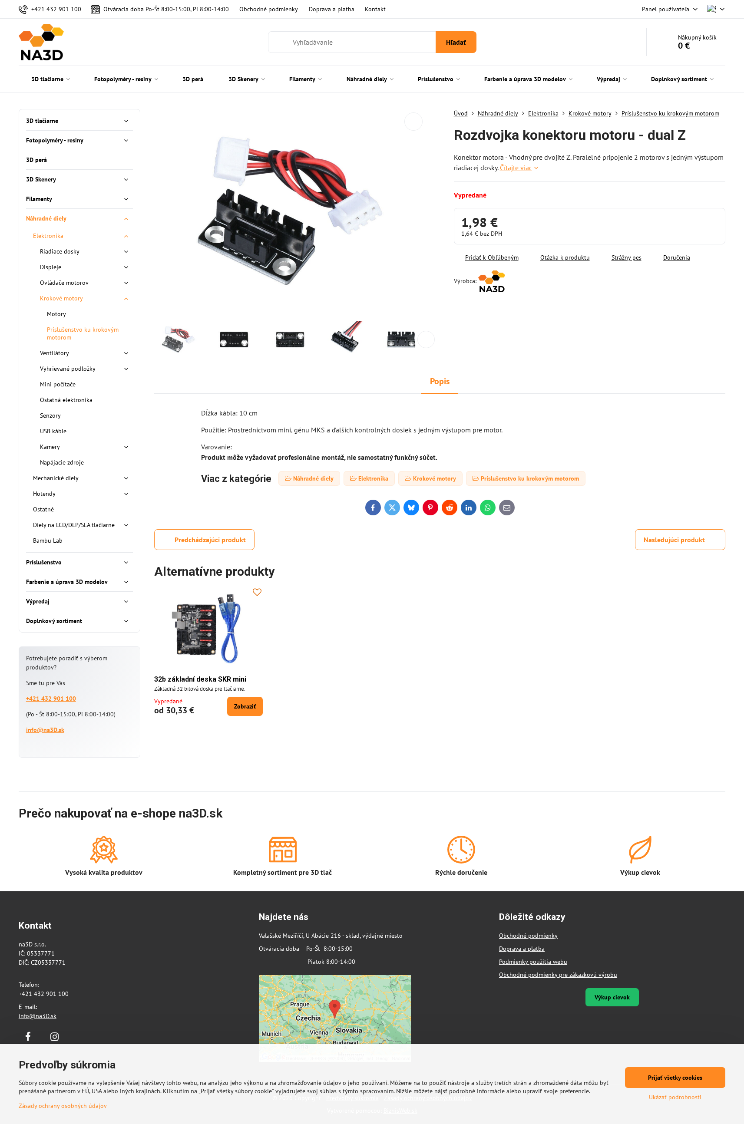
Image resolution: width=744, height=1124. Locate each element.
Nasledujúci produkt (674, 539)
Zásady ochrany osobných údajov (63, 1106)
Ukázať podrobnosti (675, 1097)
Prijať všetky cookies (675, 1077)
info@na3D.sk (45, 730)
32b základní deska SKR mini (200, 679)
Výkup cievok (612, 997)
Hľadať (456, 42)
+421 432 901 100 (51, 698)
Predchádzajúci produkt (210, 539)
